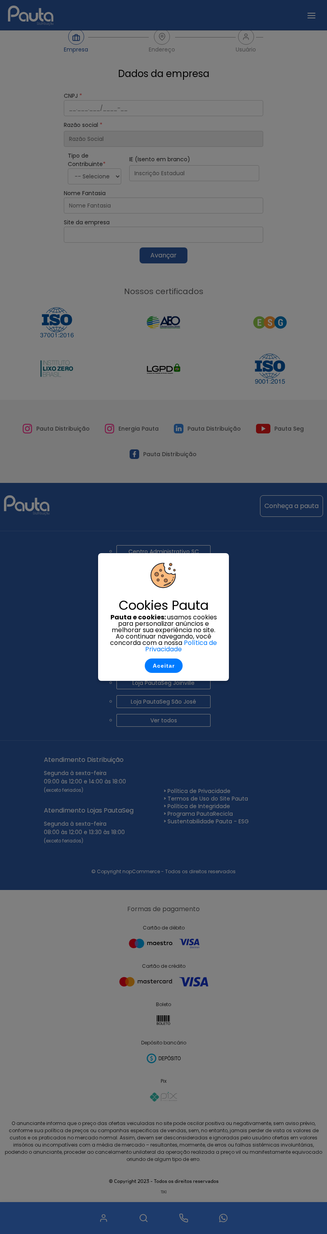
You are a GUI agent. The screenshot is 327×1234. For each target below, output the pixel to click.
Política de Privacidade (181, 646)
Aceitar (164, 665)
